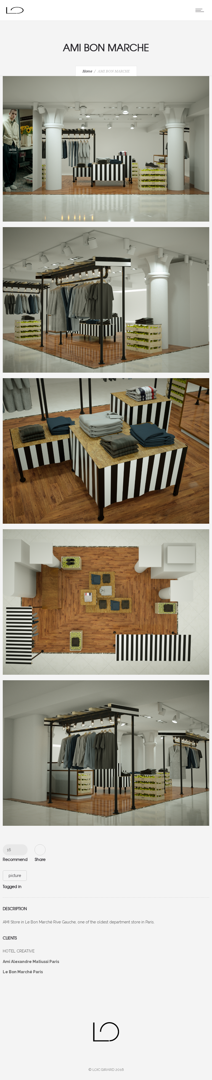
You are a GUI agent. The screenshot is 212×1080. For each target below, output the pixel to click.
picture (15, 875)
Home (87, 71)
